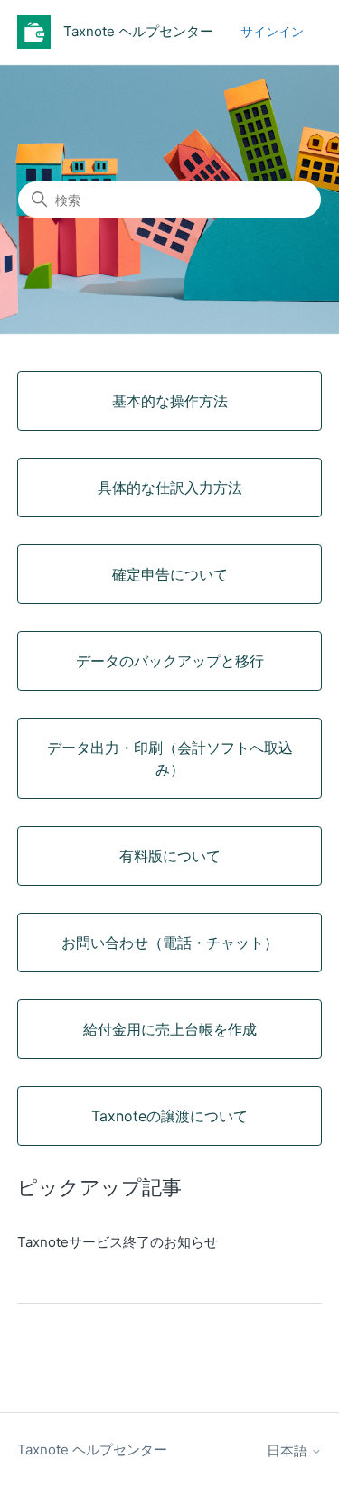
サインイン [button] (272, 31)
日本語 (289, 1450)
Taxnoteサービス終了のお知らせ (117, 1241)
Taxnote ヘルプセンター (92, 1449)
